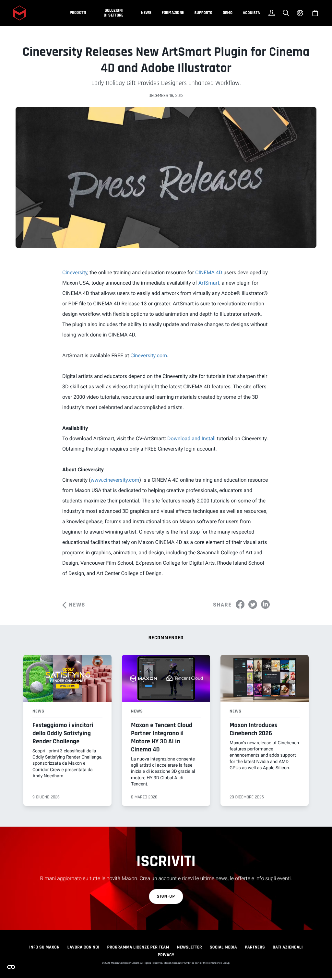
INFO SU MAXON (44, 947)
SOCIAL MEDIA (223, 947)
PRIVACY (166, 955)
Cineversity (74, 272)
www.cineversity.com (114, 480)
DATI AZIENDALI (288, 947)
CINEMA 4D (208, 272)
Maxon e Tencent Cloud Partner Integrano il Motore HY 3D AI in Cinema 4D (162, 737)
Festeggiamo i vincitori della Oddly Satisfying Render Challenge (62, 733)
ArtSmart (208, 283)
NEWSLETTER (189, 947)
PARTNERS (255, 947)
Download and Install (191, 438)
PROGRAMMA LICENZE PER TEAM (138, 947)
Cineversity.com (148, 355)
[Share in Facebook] (240, 604)
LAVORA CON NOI (83, 947)
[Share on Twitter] (252, 604)
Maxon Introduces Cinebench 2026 (253, 729)
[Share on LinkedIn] (265, 604)
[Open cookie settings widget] (11, 967)
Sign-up (166, 896)
